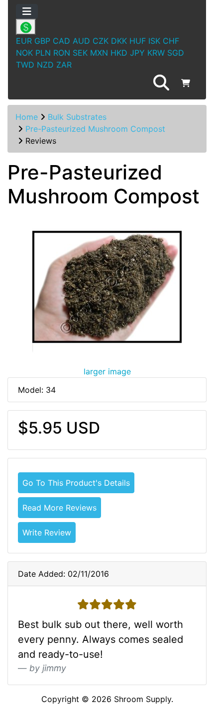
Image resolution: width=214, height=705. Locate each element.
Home (26, 117)
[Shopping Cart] (185, 83)
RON (61, 53)
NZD (45, 65)
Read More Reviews (59, 508)
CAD (61, 41)
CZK (100, 41)
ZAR (64, 65)
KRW (156, 53)
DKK (119, 41)
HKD (118, 53)
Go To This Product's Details (76, 483)
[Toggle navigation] (27, 11)
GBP (42, 41)
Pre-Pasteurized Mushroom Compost (95, 129)
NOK (24, 53)
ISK (154, 41)
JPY (137, 53)
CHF (171, 41)
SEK (80, 53)
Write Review (46, 532)
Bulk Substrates (77, 117)
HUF (137, 41)
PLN (43, 53)
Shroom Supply (142, 699)
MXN (99, 53)
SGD (175, 53)
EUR (24, 41)
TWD (25, 65)
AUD (81, 41)
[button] (161, 83)
